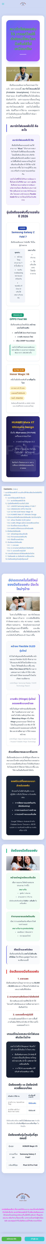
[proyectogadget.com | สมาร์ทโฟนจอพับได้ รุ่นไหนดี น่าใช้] (23, 4)
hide (15, 489)
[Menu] (3, 4)
